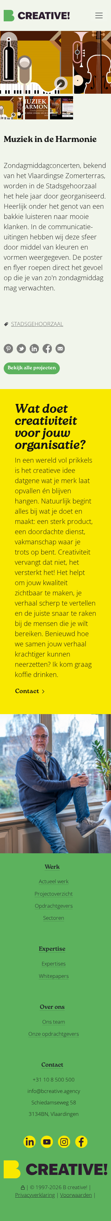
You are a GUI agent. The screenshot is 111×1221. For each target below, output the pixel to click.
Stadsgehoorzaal (37, 324)
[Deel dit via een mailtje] (60, 348)
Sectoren (53, 918)
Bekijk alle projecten (32, 368)
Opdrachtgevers (54, 906)
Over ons (52, 1007)
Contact (27, 691)
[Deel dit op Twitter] (21, 348)
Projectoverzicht (54, 894)
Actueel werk (53, 881)
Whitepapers (54, 976)
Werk (52, 867)
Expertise (52, 949)
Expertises (54, 963)
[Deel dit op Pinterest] (8, 348)
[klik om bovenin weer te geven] (11, 107)
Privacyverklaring (35, 1195)
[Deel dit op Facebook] (47, 348)
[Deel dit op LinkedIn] (34, 348)
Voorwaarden (76, 1195)
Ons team (53, 1022)
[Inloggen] (23, 1187)
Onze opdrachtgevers (53, 1034)
